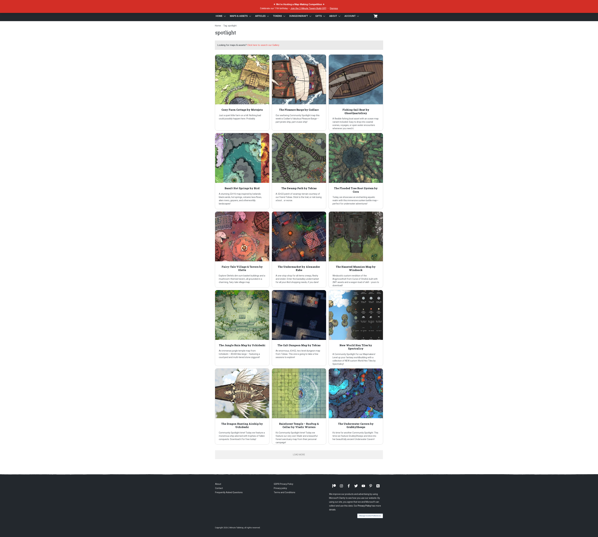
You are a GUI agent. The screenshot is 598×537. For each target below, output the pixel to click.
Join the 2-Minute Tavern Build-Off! (308, 8)
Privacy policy (280, 488)
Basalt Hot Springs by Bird (242, 171)
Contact (219, 488)
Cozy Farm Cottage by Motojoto (242, 92)
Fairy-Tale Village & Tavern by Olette (242, 249)
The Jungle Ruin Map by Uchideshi (242, 328)
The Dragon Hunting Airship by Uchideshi (242, 406)
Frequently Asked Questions (229, 492)
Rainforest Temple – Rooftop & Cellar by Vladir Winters (299, 406)
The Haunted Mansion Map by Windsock (356, 249)
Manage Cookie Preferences (370, 516)
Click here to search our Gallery (263, 45)
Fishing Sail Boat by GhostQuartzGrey (356, 92)
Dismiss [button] (334, 8)
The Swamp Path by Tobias (299, 171)
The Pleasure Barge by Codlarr (299, 92)
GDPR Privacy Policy (283, 484)
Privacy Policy (364, 506)
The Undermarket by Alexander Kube (299, 249)
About (218, 484)
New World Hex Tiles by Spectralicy (356, 328)
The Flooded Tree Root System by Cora (356, 171)
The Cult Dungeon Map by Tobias (299, 328)
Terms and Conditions (284, 492)
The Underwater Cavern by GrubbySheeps (356, 406)
